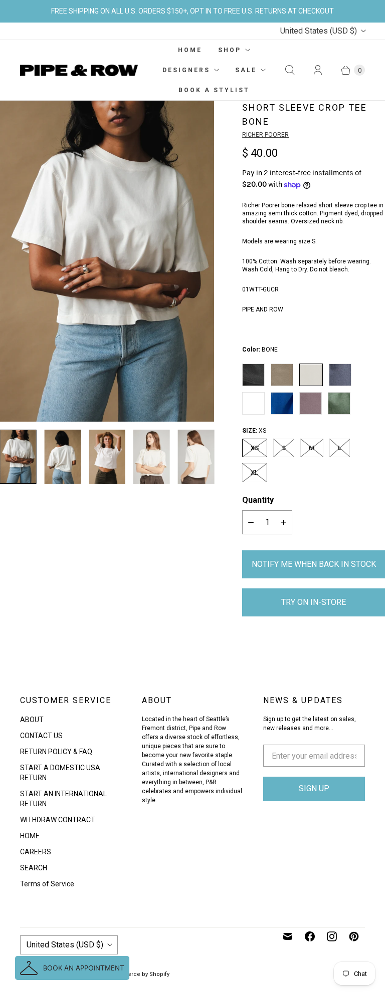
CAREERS (35, 852)
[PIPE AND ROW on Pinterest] (354, 936)
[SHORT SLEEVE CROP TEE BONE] (107, 261)
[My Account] (318, 70)
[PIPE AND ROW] (79, 71)
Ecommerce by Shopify (138, 974)
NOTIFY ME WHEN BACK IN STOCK (314, 564)
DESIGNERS (186, 70)
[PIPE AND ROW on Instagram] (332, 936)
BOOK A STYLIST (214, 90)
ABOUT (32, 720)
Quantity (258, 500)
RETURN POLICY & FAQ (56, 752)
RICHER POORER (265, 134)
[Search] (290, 70)
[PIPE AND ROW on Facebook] (310, 936)
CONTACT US (41, 736)
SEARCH (33, 868)
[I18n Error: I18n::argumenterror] (18, 457)
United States (318, 31)
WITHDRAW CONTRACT (57, 820)
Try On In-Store (313, 602)
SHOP (229, 50)
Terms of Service (47, 884)
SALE (246, 70)
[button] (72, 968)
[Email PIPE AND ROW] (288, 936)
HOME (190, 50)
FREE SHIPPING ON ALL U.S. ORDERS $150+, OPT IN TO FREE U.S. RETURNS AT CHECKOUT (192, 11)
